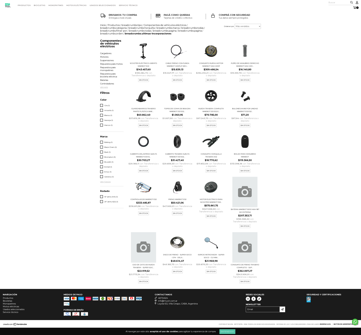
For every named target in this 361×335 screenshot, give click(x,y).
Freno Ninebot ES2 (177, 199)
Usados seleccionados (103, 5)
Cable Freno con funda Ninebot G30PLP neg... (177, 64)
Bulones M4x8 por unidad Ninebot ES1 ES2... (245, 109)
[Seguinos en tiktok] (259, 299)
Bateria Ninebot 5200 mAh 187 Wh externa (245, 210)
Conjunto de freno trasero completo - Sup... (245, 266)
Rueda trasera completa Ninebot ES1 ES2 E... (211, 109)
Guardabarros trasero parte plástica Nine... (143, 109)
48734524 (163, 298)
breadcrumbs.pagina (164, 30)
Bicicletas (39, 5)
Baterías (104, 80)
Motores (104, 57)
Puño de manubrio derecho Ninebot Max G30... (245, 64)
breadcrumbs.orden (111, 33)
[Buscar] (351, 2)
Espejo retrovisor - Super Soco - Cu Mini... (211, 256)
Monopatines (56, 5)
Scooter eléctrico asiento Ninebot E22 (143, 64)
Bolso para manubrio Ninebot (245, 155)
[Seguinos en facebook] (253, 299)
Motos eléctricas (76, 5)
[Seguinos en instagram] (248, 299)
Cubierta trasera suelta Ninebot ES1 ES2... (177, 155)
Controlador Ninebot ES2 (143, 199)
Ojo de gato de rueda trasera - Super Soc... (143, 266)
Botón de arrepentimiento (346, 324)
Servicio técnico (128, 5)
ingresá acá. (325, 324)
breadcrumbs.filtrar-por (113, 30)
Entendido (227, 331)
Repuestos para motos (111, 64)
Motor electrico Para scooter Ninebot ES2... (211, 200)
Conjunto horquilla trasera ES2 (211, 155)
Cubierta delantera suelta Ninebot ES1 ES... (143, 155)
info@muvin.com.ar (167, 301)
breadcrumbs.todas (140, 30)
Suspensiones (107, 60)
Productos (24, 5)
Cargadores (105, 53)
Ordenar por (229, 26)
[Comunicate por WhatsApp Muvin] (355, 322)
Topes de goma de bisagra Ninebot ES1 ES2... (177, 109)
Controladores (107, 83)
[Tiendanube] (15, 325)
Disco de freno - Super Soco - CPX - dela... (177, 256)
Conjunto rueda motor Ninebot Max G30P (211, 64)
